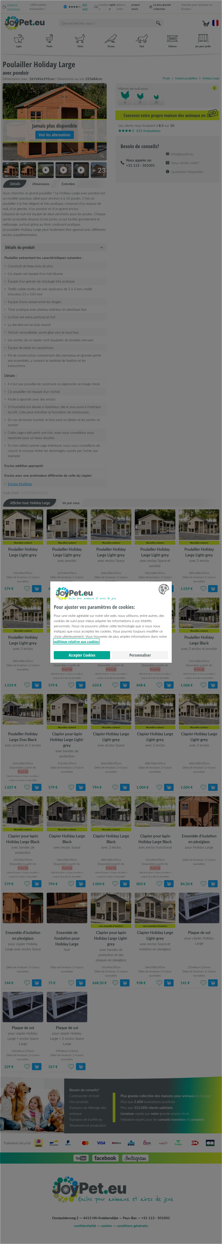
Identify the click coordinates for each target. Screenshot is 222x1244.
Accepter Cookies (82, 655)
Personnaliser (140, 655)
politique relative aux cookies (76, 641)
